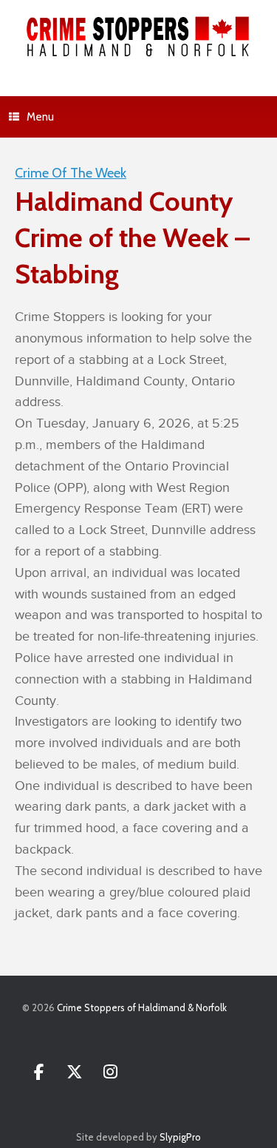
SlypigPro (180, 1137)
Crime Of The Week (70, 173)
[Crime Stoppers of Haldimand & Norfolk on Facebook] (39, 1072)
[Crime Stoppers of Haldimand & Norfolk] (138, 37)
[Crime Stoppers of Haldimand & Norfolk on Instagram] (110, 1072)
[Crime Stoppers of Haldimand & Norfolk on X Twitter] (74, 1072)
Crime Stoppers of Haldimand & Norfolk (142, 1007)
